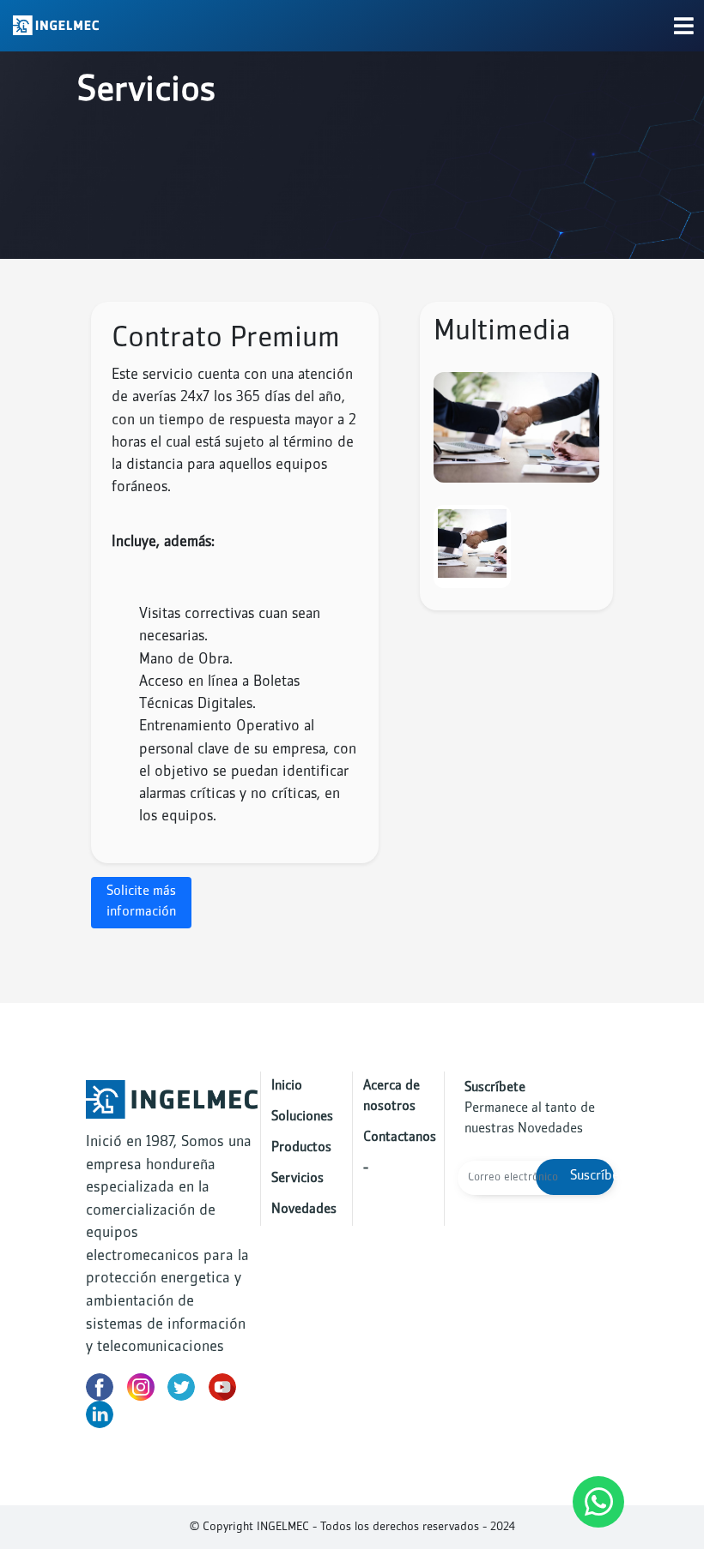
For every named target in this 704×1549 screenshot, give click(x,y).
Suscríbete (592, 1176)
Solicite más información (141, 902)
